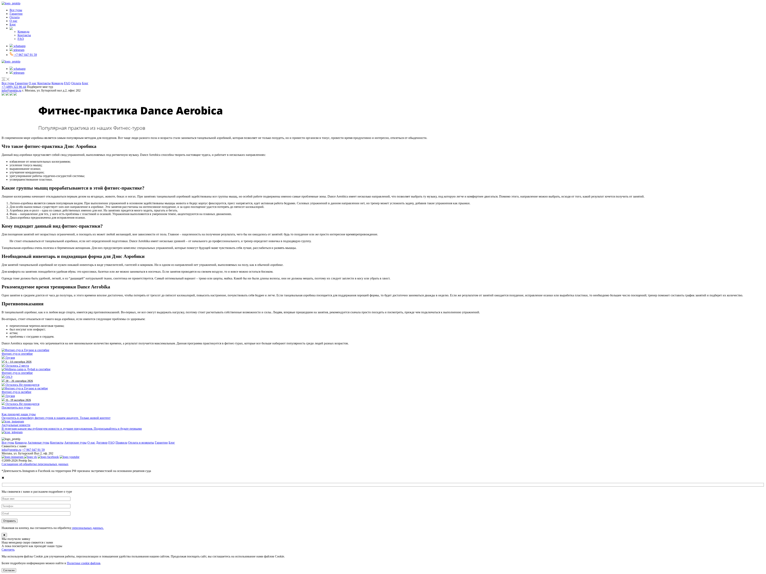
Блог (13, 24)
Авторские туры (75, 442)
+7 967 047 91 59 (33, 449)
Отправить (9, 520)
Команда (23, 31)
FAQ (21, 38)
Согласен (9, 570)
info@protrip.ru (11, 90)
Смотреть (8, 549)
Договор (102, 442)
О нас (13, 21)
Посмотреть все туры (16, 407)
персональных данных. (87, 528)
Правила (121, 442)
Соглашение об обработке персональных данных (35, 464)
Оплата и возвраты (141, 442)
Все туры (16, 10)
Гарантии (16, 13)
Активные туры (38, 442)
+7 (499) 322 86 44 (14, 86)
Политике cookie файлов (83, 563)
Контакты (24, 35)
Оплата (15, 17)
